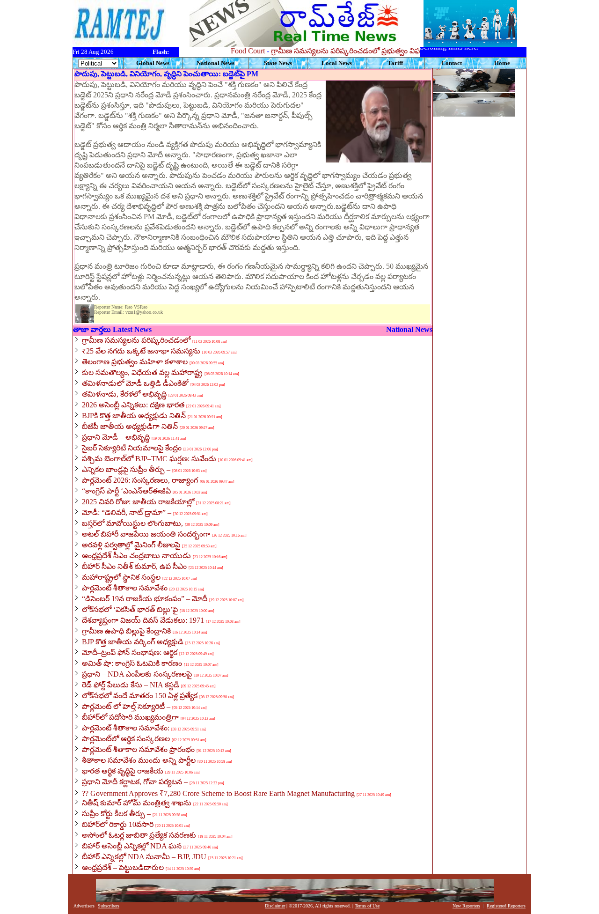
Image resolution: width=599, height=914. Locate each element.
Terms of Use (367, 905)
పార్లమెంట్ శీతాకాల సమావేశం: (125, 728)
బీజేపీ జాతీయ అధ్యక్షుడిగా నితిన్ (130, 426)
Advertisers (84, 905)
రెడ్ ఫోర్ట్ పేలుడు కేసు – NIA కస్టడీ (130, 685)
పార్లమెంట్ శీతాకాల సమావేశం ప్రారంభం (138, 749)
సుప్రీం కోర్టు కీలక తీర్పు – (116, 814)
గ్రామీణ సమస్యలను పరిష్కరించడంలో (136, 340)
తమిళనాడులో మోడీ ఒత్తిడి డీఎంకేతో (135, 383)
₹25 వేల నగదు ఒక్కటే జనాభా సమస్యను (141, 351)
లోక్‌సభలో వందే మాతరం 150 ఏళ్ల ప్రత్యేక (139, 696)
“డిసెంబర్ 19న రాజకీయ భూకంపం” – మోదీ (144, 599)
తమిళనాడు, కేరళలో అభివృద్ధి (124, 394)
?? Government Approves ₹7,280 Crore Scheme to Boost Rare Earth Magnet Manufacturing (218, 793)
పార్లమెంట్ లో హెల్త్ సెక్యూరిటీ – (126, 706)
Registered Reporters (506, 905)
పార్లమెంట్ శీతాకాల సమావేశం (124, 588)
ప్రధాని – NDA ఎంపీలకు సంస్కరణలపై (137, 674)
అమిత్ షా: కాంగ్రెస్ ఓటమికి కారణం (132, 663)
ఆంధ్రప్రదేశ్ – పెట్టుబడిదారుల (123, 867)
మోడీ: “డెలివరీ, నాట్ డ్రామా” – (126, 512)
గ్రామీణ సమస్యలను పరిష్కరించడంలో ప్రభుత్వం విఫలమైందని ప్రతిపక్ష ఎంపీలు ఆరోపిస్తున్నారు (390, 51)
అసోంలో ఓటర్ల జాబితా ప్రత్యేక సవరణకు (139, 835)
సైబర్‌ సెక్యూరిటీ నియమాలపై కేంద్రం (131, 448)
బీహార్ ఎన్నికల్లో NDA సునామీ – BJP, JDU (144, 857)
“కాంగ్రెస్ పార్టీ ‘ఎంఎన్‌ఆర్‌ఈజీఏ (126, 491)
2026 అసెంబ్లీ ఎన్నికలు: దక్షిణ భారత (133, 405)
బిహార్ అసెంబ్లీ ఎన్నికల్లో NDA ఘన (131, 846)
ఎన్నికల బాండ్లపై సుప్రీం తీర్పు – (126, 469)
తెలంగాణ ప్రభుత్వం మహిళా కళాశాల (135, 362)
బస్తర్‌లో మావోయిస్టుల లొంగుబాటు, (132, 523)
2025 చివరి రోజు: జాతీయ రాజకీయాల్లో (138, 502)
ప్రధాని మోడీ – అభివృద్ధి (116, 437)
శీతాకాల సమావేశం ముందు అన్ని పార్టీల (138, 760)
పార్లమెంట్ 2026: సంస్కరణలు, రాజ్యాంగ (140, 480)
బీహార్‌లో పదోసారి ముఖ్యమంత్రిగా (130, 717)
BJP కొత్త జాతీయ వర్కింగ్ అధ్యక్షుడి (132, 642)
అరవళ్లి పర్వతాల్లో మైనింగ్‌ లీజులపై (131, 545)
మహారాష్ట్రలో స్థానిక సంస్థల (121, 577)
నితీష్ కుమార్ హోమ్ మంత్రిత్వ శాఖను (136, 803)
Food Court (234, 51)
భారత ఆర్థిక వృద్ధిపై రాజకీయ (122, 771)
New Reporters (466, 905)
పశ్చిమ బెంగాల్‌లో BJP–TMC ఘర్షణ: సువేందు (149, 459)
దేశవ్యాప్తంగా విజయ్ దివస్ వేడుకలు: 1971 (143, 620)
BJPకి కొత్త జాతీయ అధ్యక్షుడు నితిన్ (134, 416)
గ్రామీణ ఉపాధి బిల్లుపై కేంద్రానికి (126, 631)
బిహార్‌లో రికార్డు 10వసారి (117, 824)
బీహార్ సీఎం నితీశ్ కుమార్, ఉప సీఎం (134, 566)
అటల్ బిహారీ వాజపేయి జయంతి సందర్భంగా (146, 534)
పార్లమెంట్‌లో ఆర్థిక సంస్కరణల (126, 739)
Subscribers (108, 905)
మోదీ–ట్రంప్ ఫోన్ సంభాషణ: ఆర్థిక (129, 652)
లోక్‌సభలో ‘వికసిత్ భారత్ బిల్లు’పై (130, 609)
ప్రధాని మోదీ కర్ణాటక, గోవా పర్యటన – (135, 782)
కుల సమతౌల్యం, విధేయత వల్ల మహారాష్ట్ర (142, 372)
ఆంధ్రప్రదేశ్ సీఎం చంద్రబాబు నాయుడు (136, 556)
